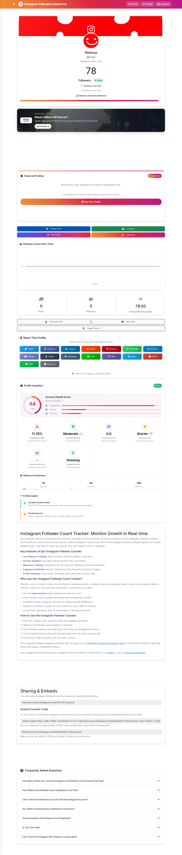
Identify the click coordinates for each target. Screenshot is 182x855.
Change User (56, 229)
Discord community (135, 652)
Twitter (110, 652)
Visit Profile (55, 235)
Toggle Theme (93, 328)
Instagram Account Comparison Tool (105, 643)
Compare (131, 229)
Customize (130, 235)
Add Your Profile (92, 201)
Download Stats (55, 322)
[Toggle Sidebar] (14, 4)
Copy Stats (130, 322)
